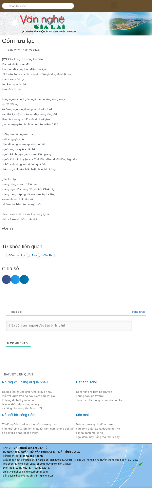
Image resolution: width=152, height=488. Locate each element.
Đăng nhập (138, 311)
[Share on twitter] (15, 279)
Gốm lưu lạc (17, 255)
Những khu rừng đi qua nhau (25, 382)
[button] (114, 5)
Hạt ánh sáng (86, 382)
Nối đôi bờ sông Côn (18, 415)
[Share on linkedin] (24, 279)
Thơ (34, 255)
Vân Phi (47, 255)
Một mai (82, 415)
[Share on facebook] (6, 279)
